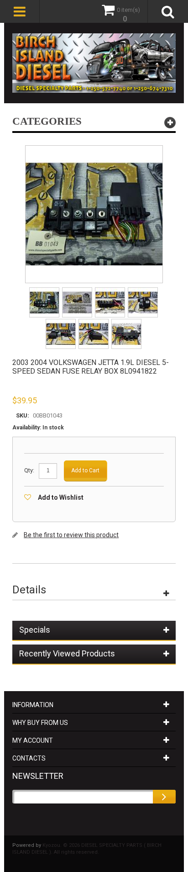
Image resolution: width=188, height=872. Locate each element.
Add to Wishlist (61, 497)
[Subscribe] (164, 796)
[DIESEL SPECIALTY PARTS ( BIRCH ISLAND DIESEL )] (94, 63)
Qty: (29, 470)
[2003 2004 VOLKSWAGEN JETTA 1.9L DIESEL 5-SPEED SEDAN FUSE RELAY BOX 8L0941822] (45, 290)
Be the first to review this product (71, 535)
